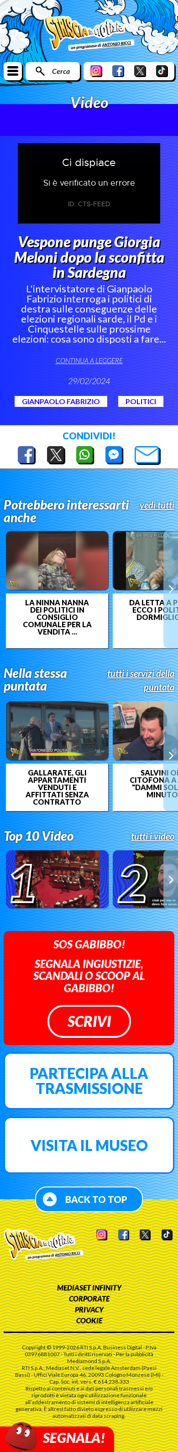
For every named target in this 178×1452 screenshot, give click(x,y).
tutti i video (152, 836)
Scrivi (89, 1021)
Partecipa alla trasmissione (89, 1081)
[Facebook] (118, 71)
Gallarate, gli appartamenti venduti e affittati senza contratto (57, 787)
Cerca (61, 71)
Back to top (96, 1199)
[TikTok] (162, 71)
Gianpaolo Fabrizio (61, 401)
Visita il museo (89, 1145)
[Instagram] (96, 71)
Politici (141, 401)
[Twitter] (140, 71)
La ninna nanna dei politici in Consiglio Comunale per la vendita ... (57, 617)
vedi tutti (157, 505)
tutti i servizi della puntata (140, 680)
